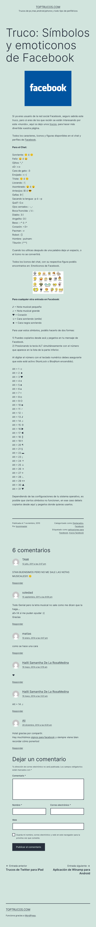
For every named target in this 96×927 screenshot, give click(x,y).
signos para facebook (43, 737)
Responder (17, 583)
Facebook (30, 139)
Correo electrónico (60, 805)
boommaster (21, 526)
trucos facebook (76, 533)
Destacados (78, 523)
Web (14, 820)
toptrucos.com (48, 7)
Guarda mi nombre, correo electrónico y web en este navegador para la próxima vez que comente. (48, 836)
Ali (24, 720)
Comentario (19, 775)
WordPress (30, 915)
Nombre (17, 805)
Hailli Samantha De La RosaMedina (45, 662)
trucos (53, 124)
